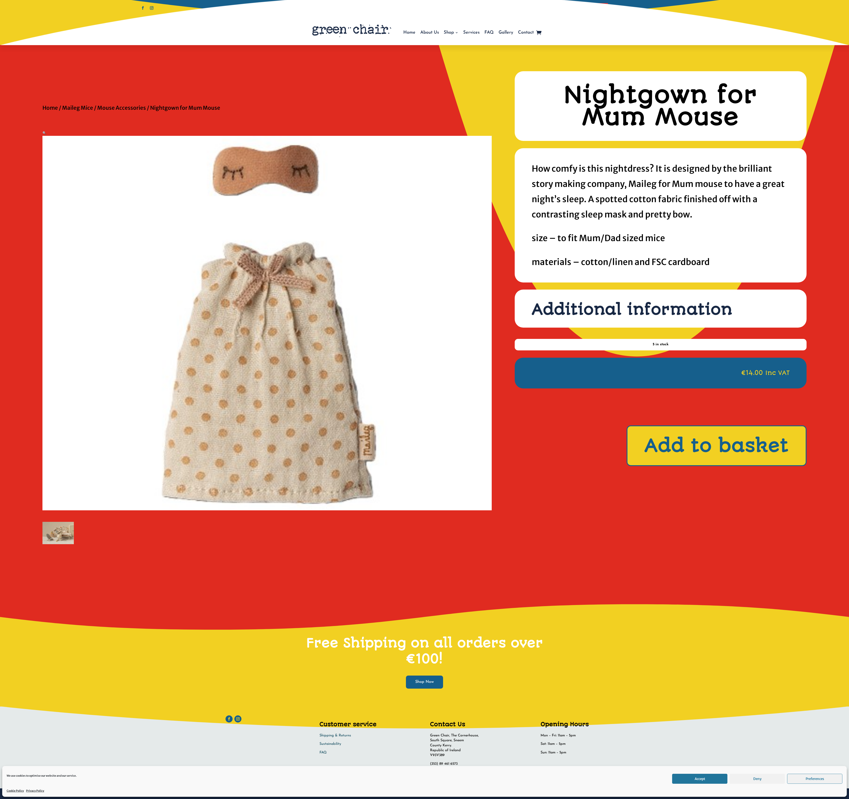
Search (599, 7)
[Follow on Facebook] (142, 8)
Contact (526, 32)
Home (409, 32)
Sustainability (330, 744)
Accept (700, 779)
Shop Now (424, 682)
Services (471, 32)
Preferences (815, 779)
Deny (757, 779)
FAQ (489, 32)
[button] (44, 133)
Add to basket (716, 445)
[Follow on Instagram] (151, 8)
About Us (429, 32)
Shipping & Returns (335, 735)
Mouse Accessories (121, 107)
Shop (449, 32)
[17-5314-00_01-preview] (58, 543)
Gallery (506, 32)
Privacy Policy (35, 790)
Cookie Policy (15, 790)
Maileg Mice (77, 107)
